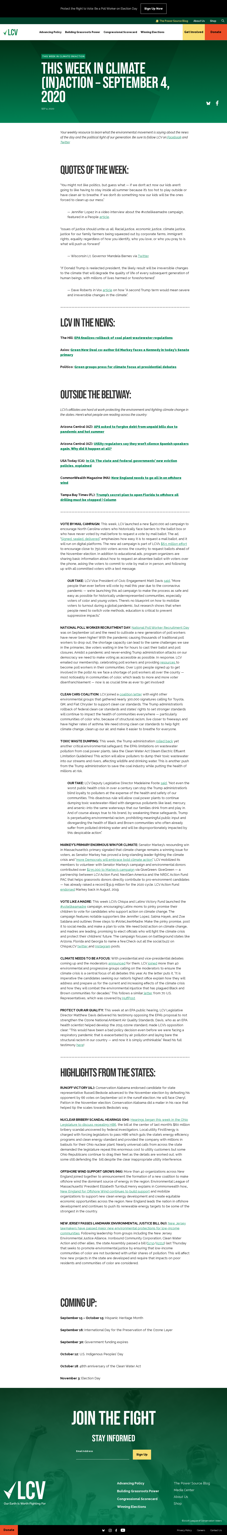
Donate (216, 32)
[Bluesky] (103, 1530)
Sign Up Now (153, 8)
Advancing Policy (50, 32)
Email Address (84, 1451)
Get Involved (193, 32)
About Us (199, 21)
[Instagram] (110, 1530)
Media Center (184, 1490)
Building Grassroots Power (82, 32)
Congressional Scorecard (120, 32)
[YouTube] (123, 1530)
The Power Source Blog (173, 21)
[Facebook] (116, 1530)
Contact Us (216, 1530)
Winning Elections (152, 32)
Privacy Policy (184, 1530)
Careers (201, 1530)
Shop (213, 21)
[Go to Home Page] (10, 32)
